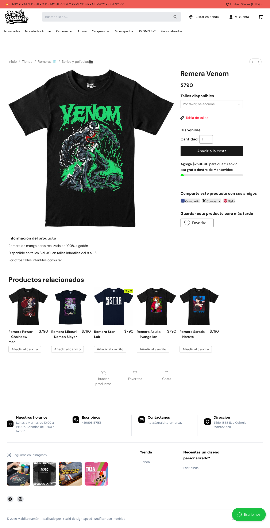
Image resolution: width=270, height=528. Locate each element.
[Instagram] (20, 499)
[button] (249, 516)
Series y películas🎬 (77, 61)
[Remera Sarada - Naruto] (199, 306)
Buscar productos (103, 381)
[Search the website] (175, 17)
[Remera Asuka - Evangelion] (156, 306)
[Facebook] (10, 499)
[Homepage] (21, 17)
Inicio (12, 61)
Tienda (27, 61)
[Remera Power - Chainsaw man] (28, 306)
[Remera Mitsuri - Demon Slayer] (71, 306)
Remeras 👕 (47, 61)
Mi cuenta (242, 17)
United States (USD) (245, 4)
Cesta (166, 379)
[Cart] (260, 17)
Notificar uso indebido (109, 519)
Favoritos (135, 379)
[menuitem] (252, 62)
